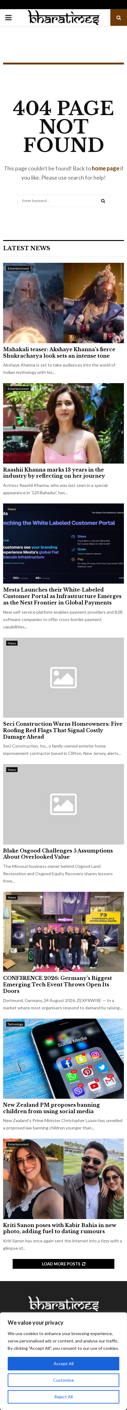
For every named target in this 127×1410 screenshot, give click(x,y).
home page (105, 168)
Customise (63, 1380)
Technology (15, 1024)
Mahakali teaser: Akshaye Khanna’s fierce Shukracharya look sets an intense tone (59, 352)
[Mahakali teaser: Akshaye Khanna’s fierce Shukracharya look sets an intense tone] (63, 303)
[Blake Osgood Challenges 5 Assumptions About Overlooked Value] (63, 804)
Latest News (26, 248)
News (12, 509)
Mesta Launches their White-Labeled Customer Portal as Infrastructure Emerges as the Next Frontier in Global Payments (62, 596)
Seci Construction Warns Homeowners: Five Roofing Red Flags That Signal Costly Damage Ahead (62, 730)
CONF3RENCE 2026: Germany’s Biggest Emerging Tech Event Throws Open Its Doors (57, 984)
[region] (63, 1361)
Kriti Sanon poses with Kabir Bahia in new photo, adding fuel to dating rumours (59, 1228)
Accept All (64, 1363)
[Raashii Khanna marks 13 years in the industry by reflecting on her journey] (63, 423)
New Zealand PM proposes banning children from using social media (51, 1108)
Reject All (63, 1396)
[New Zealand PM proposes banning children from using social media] (63, 1059)
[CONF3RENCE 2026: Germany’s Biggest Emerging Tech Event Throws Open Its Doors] (63, 932)
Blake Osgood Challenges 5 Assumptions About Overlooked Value (58, 854)
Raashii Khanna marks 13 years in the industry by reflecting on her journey (54, 473)
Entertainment (18, 268)
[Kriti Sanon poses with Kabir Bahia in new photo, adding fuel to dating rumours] (63, 1179)
